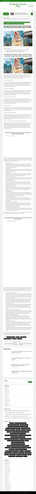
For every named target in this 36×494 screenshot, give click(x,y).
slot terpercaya (19, 338)
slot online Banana (9, 157)
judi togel (6, 398)
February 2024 (7, 465)
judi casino (15, 22)
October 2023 (7, 472)
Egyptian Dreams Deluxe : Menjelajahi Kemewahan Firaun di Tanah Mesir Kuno (16, 416)
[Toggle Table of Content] (27, 48)
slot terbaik (19, 454)
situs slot (26, 440)
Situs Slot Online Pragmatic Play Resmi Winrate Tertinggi (19, 447)
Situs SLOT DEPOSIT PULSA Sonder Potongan (18, 442)
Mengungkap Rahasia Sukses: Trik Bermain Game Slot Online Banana (15, 51)
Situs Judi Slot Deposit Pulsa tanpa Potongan (25, 435)
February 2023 (7, 483)
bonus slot (6, 22)
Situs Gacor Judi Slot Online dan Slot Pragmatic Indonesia (18, 433)
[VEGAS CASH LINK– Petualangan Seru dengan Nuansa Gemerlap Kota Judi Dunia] (12, 14)
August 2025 (6, 463)
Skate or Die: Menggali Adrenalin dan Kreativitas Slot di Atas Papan (14, 412)
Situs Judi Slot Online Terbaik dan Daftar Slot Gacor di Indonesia (16, 440)
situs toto (28, 447)
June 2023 (6, 476)
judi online (19, 22)
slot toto (29, 454)
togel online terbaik (11, 456)
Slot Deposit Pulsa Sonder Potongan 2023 (20, 449)
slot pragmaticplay (12, 454)
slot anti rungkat (11, 449)
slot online (14, 338)
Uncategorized (7, 405)
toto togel (25, 456)
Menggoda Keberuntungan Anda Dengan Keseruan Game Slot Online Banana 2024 (16, 49)
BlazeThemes (26, 492)
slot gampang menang (7, 338)
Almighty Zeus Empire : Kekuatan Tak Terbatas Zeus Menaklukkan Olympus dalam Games (18, 414)
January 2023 (7, 485)
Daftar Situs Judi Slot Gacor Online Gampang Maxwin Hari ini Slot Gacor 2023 (18, 426)
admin (5, 29)
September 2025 (7, 461)
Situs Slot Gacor (7, 447)
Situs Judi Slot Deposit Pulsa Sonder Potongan (11, 435)
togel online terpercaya (19, 456)
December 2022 (7, 487)
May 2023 (6, 478)
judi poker (24, 22)
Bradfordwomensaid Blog (18, 5)
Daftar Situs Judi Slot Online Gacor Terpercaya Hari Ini (13, 428)
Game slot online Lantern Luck (25, 428)
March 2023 (6, 481)
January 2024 (7, 467)
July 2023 (6, 474)
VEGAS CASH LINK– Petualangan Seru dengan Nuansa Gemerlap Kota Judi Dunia (21, 13)
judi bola (10, 22)
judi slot (28, 22)
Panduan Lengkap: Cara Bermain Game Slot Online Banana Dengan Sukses (16, 50)
